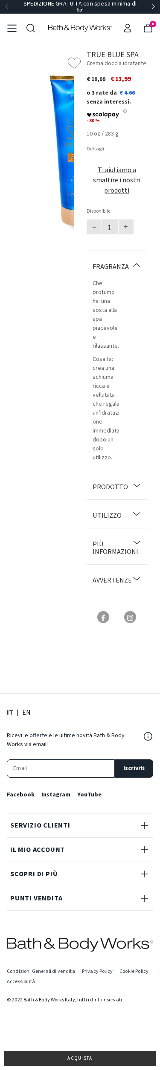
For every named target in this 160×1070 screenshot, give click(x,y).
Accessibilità (21, 981)
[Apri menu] (11, 28)
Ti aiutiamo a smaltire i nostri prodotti (116, 180)
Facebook (21, 794)
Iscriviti (134, 768)
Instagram (55, 794)
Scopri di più (34, 874)
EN (26, 712)
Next (153, 7)
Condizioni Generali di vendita (41, 971)
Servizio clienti (40, 825)
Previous (7, 7)
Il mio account (37, 849)
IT (10, 712)
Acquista (80, 1058)
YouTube (89, 794)
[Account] (127, 28)
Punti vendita (36, 898)
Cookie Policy (133, 971)
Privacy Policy (97, 971)
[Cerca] (30, 28)
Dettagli (95, 149)
